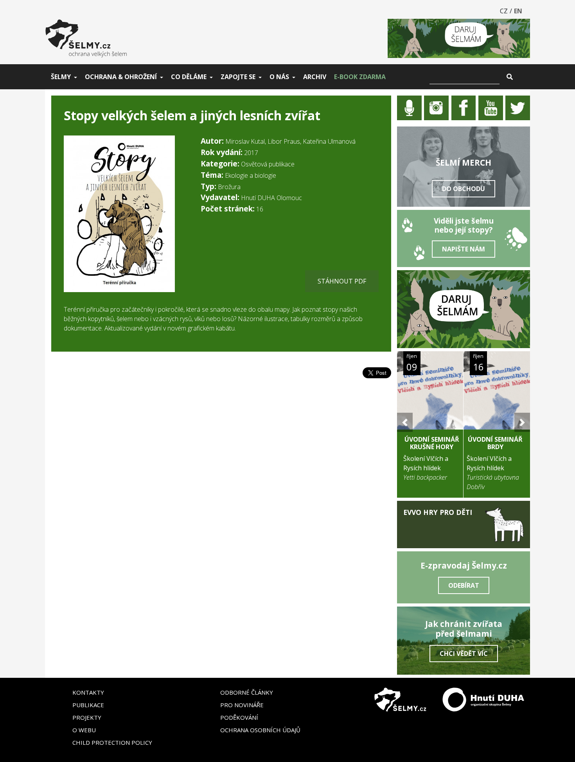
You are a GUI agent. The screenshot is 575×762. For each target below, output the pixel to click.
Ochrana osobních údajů (260, 730)
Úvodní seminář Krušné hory (431, 443)
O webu (84, 730)
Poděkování (239, 717)
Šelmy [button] (61, 76)
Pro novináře (242, 705)
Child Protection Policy (112, 742)
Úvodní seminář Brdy (495, 443)
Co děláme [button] (189, 76)
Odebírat (463, 585)
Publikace (88, 705)
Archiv (314, 76)
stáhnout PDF (342, 281)
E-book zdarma (360, 76)
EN (518, 11)
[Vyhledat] (509, 76)
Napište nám (463, 249)
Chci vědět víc (464, 653)
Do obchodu (463, 188)
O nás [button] (279, 76)
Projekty (86, 717)
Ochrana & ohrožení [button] (121, 76)
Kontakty (88, 692)
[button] (405, 422)
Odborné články (246, 692)
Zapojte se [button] (238, 76)
